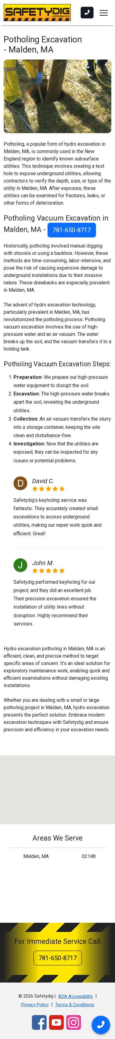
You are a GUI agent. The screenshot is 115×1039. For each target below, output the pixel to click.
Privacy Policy (35, 1004)
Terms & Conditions (74, 1004)
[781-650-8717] (87, 12)
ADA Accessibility (75, 996)
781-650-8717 (72, 230)
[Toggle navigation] (103, 12)
